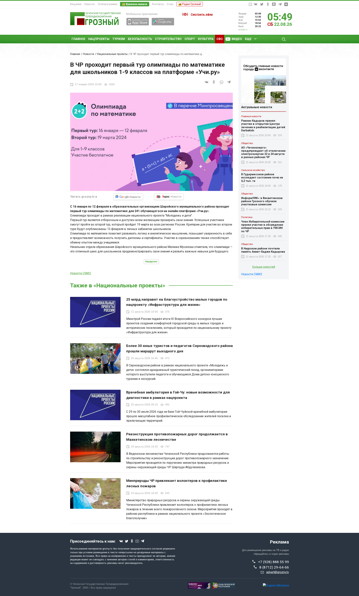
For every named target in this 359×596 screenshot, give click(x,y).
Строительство (168, 39)
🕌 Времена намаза (134, 4)
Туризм (118, 39)
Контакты (158, 4)
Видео (237, 39)
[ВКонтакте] (206, 84)
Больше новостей (263, 266)
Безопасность (140, 39)
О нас (170, 4)
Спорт (190, 39)
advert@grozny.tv (277, 572)
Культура (206, 39)
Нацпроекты (98, 39)
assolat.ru (242, 30)
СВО (220, 39)
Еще (248, 39)
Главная (75, 54)
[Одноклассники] (214, 84)
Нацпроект (151, 261)
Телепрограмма (107, 4)
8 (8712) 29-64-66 (274, 567)
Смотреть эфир (202, 14)
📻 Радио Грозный (189, 4)
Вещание (76, 4)
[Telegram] (229, 84)
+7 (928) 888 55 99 (273, 562)
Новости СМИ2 (80, 273)
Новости (89, 4)
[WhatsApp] (221, 84)
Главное (78, 39)
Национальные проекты (112, 54)
